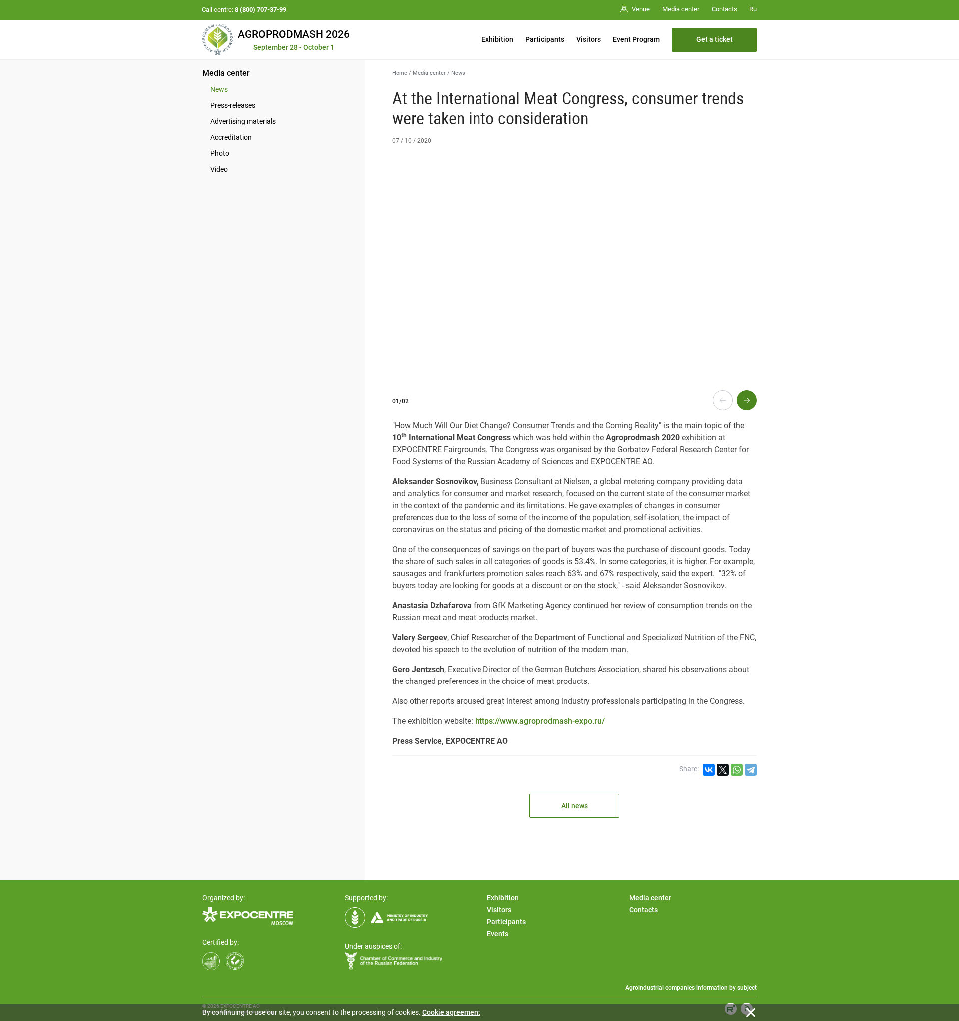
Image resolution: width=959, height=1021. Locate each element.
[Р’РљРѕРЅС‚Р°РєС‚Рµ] (709, 770)
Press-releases (232, 105)
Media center (226, 73)
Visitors (588, 39)
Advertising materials (243, 121)
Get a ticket (714, 39)
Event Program (636, 39)
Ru (753, 9)
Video (219, 169)
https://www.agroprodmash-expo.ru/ (540, 721)
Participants (544, 39)
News (219, 89)
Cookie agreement (451, 1012)
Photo (219, 153)
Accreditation (231, 137)
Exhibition (497, 39)
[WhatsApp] (737, 770)
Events (497, 934)
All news (574, 806)
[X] (723, 770)
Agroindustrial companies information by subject (691, 987)
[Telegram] (751, 770)
